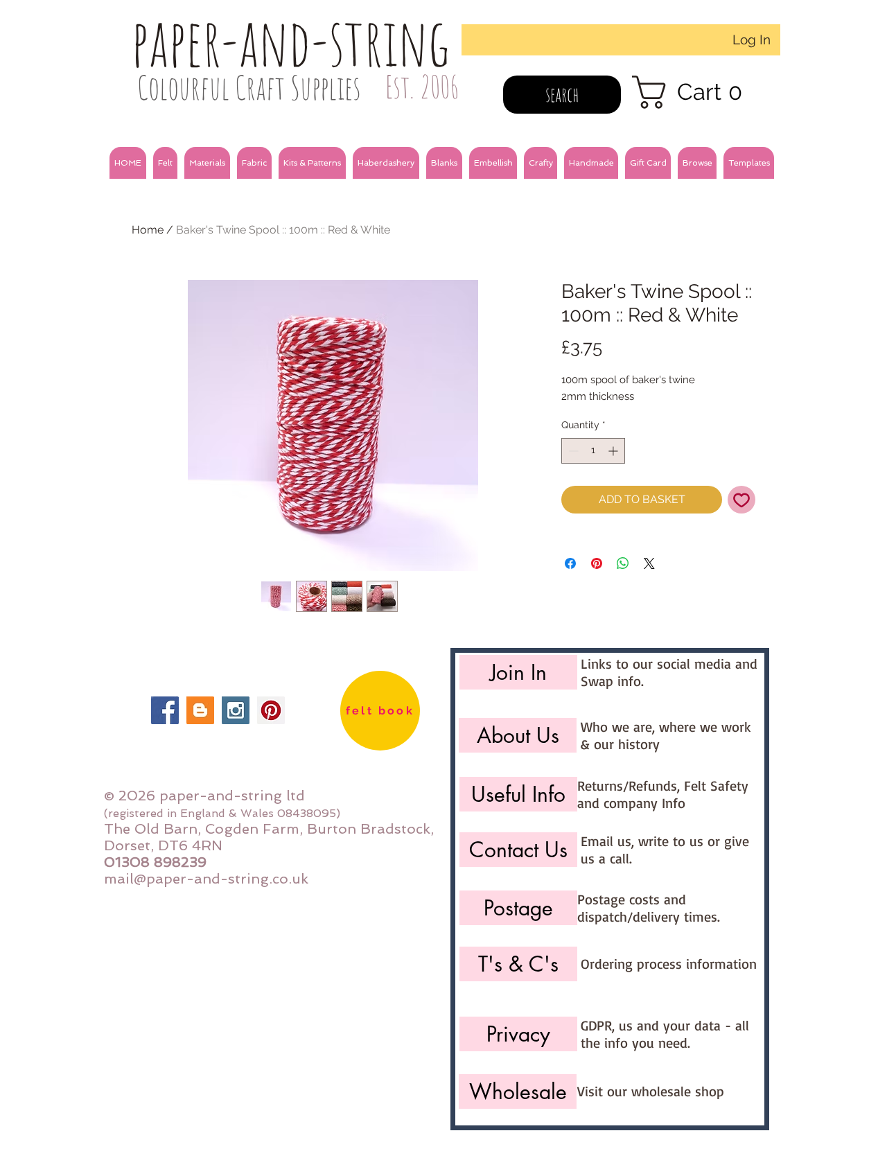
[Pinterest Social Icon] (271, 710)
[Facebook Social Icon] (165, 710)
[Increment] (614, 451)
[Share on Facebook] (570, 563)
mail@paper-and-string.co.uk (206, 878)
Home (148, 229)
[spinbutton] (593, 451)
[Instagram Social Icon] (235, 710)
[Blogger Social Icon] (200, 710)
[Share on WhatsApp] (623, 563)
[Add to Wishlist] (741, 500)
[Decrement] (572, 451)
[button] (165, 163)
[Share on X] (649, 563)
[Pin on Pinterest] (596, 563)
